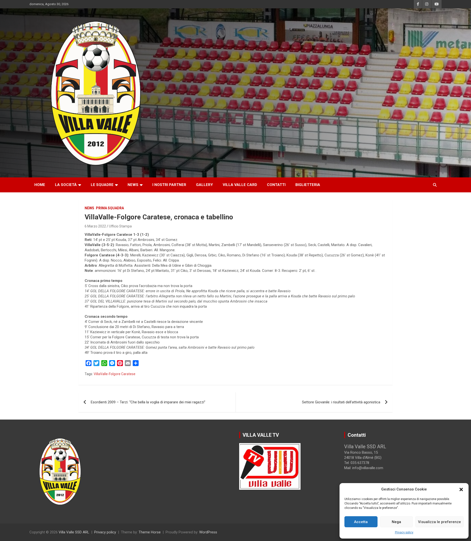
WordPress (208, 532)
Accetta (361, 522)
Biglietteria (307, 185)
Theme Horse (150, 532)
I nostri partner (169, 185)
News (133, 185)
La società (66, 185)
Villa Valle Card (240, 185)
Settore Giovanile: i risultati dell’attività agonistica (341, 402)
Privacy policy (404, 532)
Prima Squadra (110, 208)
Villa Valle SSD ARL (74, 532)
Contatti (276, 185)
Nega (396, 522)
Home (39, 185)
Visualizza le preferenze (439, 522)
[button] (461, 489)
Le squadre (102, 185)
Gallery (204, 185)
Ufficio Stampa (120, 226)
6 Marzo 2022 (95, 226)
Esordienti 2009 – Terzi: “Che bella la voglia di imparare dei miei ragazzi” (148, 402)
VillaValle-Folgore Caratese (114, 374)
